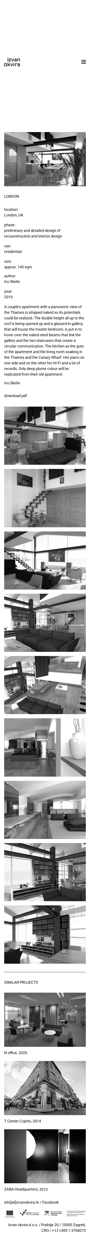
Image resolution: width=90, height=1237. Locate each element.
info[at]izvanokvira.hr (21, 1202)
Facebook (50, 1202)
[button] (84, 62)
